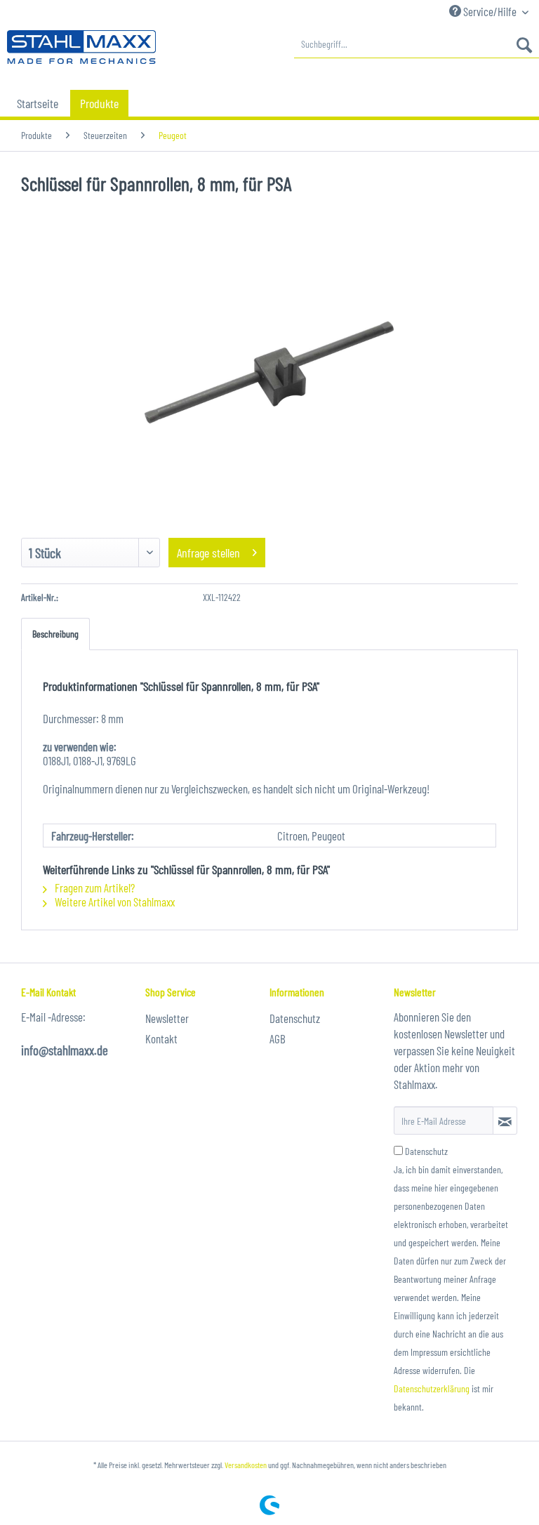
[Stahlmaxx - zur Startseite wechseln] (81, 47)
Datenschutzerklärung (432, 1388)
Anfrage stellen (208, 552)
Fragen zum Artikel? (94, 887)
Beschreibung (55, 634)
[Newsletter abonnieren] (505, 1121)
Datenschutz (295, 1018)
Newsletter (167, 1018)
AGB (278, 1038)
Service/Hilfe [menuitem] (490, 11)
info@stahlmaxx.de (64, 1050)
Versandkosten (246, 1465)
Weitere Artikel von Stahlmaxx (114, 901)
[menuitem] (416, 44)
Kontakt (161, 1038)
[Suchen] (524, 44)
